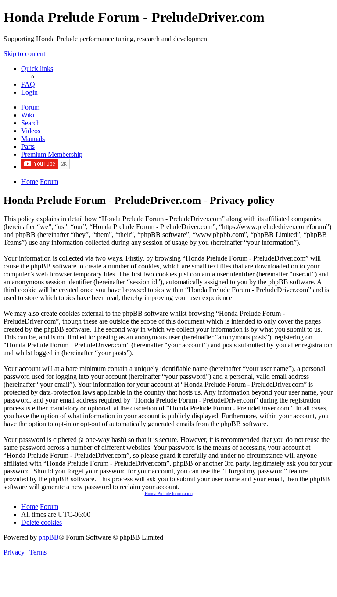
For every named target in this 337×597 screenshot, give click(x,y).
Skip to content (24, 53)
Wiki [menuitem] (27, 115)
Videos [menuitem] (30, 130)
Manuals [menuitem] (33, 138)
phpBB (49, 537)
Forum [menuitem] (30, 107)
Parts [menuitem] (28, 146)
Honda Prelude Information (169, 493)
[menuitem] (28, 84)
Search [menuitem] (30, 123)
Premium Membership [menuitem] (51, 154)
